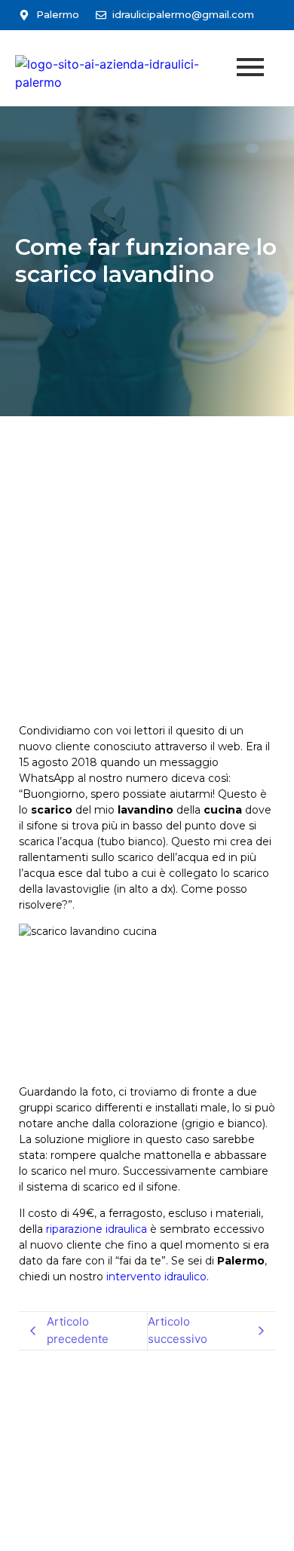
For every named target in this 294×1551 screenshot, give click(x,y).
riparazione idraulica (96, 1229)
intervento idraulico (156, 1276)
